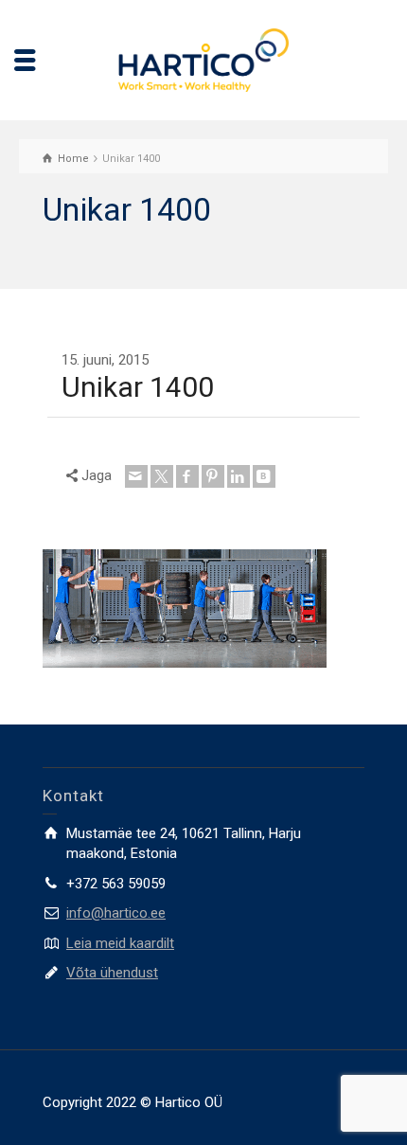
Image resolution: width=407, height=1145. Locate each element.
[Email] (136, 476)
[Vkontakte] (264, 476)
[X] (161, 476)
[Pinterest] (213, 476)
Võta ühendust (112, 972)
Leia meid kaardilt (120, 943)
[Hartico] (203, 58)
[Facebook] (187, 476)
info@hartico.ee (116, 912)
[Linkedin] (238, 476)
